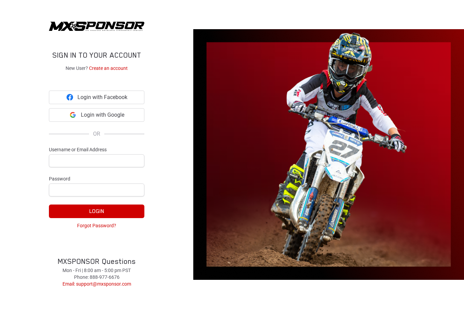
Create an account (108, 68)
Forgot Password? (96, 225)
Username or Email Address (78, 149)
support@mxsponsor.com (103, 284)
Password (59, 178)
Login (96, 211)
